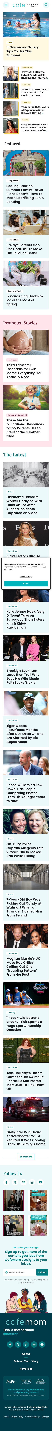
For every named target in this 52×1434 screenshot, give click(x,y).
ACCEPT (26, 583)
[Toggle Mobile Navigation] (6, 5)
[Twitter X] (15, 1182)
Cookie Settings (26, 577)
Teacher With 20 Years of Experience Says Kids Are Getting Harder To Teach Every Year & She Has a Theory (35, 114)
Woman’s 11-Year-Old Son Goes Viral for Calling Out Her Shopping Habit (34, 94)
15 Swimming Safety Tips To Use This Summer (22, 51)
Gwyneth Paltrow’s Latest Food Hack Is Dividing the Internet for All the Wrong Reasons (34, 78)
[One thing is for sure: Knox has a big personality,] (13, 1225)
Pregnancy (12, 360)
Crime (10, 492)
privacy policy (27, 1282)
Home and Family (14, 291)
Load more (26, 1156)
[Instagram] (32, 1182)
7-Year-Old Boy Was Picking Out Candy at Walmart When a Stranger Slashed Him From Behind (24, 907)
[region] (26, 574)
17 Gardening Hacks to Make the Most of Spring (24, 300)
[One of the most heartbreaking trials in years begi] (13, 1200)
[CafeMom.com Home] (26, 5)
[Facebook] (6, 1182)
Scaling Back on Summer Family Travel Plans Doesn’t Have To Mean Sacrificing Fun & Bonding (25, 194)
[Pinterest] (23, 1182)
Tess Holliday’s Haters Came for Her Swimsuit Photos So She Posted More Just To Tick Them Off (25, 1081)
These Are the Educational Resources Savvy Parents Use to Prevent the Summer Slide (25, 428)
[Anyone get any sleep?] (38, 1200)
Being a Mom (12, 181)
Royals (25, 120)
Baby (9, 42)
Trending (26, 85)
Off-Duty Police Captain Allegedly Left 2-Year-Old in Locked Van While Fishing (24, 850)
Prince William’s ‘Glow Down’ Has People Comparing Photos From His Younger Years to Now (25, 793)
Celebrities (27, 67)
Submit (42, 1272)
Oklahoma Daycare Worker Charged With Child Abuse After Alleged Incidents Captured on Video (24, 505)
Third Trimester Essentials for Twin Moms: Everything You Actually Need (24, 371)
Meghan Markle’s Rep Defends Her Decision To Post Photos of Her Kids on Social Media (34, 129)
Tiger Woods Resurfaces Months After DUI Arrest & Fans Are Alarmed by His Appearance (24, 734)
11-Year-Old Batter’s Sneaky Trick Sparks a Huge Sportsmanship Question (24, 1024)
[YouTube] (40, 1182)
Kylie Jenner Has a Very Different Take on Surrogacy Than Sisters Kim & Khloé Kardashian (25, 619)
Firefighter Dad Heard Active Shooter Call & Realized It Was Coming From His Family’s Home (25, 1138)
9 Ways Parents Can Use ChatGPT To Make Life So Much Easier (24, 249)
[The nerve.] (38, 1225)
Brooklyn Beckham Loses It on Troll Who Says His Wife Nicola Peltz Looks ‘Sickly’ (22, 676)
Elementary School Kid (17, 415)
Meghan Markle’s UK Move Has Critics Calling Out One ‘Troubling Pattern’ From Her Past (23, 966)
